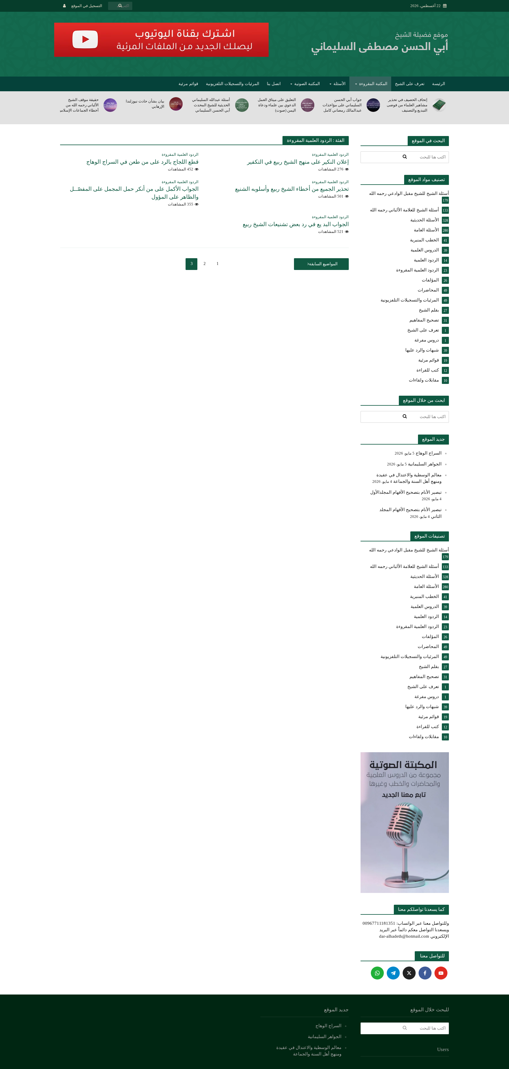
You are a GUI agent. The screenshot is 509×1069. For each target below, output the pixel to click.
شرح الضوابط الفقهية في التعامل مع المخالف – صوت (78, 104)
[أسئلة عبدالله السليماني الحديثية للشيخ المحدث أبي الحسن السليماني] (308, 105)
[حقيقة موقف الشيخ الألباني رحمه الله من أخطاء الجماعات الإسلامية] (176, 105)
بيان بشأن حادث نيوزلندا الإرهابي (210, 104)
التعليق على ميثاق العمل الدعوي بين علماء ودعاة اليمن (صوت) (342, 104)
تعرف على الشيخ (409, 84)
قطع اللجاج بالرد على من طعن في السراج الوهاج (142, 162)
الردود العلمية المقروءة (330, 155)
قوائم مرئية (188, 84)
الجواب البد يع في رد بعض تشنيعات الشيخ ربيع (296, 224)
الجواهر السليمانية (425, 464)
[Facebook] (425, 973)
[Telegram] (393, 973)
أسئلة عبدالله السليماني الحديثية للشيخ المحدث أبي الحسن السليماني (277, 104)
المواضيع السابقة (323, 264)
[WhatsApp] (377, 973)
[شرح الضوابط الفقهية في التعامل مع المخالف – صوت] (111, 105)
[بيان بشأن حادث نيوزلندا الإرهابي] (242, 104)
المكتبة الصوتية (307, 84)
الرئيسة (438, 84)
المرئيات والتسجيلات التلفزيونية (232, 84)
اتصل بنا (274, 84)
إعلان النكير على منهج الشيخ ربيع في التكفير (298, 162)
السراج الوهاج (429, 453)
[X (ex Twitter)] (409, 973)
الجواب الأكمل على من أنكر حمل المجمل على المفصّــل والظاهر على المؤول (134, 193)
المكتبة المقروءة (373, 84)
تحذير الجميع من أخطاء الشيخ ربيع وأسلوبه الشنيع (292, 189)
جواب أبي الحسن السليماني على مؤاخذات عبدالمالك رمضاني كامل (407, 104)
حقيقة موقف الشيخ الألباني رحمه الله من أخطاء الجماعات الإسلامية (143, 104)
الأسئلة (339, 84)
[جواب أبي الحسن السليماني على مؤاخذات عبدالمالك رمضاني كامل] (439, 105)
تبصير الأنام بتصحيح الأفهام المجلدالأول (406, 492)
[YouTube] (440, 973)
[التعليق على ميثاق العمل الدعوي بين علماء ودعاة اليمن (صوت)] (374, 105)
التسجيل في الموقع (86, 6)
